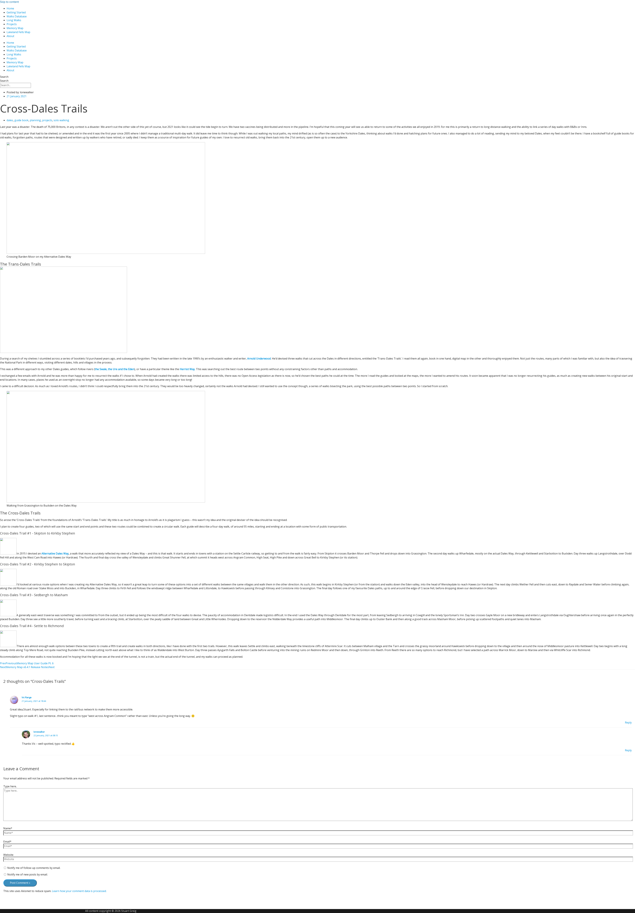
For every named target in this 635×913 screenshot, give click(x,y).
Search (4, 77)
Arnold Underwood (259, 358)
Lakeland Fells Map (18, 32)
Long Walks (14, 20)
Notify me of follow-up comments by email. (33, 868)
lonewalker (39, 731)
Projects (12, 24)
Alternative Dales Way (55, 553)
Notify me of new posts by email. (27, 874)
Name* (7, 828)
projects (47, 120)
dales (10, 120)
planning (35, 120)
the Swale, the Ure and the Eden (114, 369)
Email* (7, 841)
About (10, 36)
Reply (628, 722)
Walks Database (17, 16)
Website (8, 855)
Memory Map (15, 28)
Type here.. (10, 786)
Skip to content (9, 2)
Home (10, 8)
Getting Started (16, 12)
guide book (21, 120)
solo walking (61, 120)
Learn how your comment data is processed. (79, 891)
